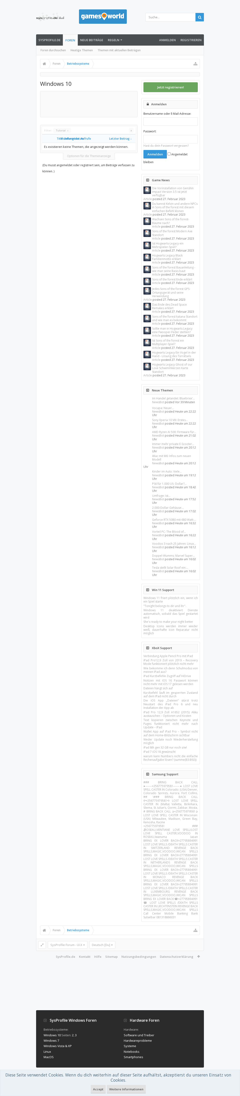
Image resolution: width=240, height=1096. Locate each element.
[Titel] (55, 138)
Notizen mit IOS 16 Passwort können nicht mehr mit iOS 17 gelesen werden (170, 682)
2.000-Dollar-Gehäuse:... (168, 508)
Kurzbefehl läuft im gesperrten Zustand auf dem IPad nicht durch (170, 694)
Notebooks (131, 1051)
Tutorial (62, 130)
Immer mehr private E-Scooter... (173, 444)
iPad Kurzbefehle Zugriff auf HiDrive (167, 676)
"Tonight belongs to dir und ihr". (164, 606)
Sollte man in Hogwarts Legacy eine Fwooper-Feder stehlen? (172, 330)
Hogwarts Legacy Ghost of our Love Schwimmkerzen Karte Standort (172, 368)
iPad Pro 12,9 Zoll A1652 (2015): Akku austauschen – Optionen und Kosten (170, 714)
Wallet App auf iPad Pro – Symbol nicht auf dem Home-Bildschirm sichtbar (170, 733)
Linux (47, 1051)
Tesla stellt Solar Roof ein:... (170, 568)
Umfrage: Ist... (161, 496)
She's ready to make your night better (168, 622)
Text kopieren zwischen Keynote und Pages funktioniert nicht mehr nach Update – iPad (170, 723)
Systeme (130, 1046)
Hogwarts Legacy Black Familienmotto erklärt (167, 257)
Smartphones (133, 1057)
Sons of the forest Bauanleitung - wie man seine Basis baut (173, 269)
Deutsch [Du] (101, 945)
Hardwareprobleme (138, 1040)
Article (147, 199)
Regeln (113, 40)
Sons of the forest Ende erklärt (172, 279)
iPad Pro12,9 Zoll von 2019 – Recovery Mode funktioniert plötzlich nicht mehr (170, 662)
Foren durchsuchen (53, 50)
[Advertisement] (127, 103)
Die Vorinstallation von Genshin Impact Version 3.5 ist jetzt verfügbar (173, 191)
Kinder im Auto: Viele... (167, 471)
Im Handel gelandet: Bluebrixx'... (173, 398)
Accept (98, 1089)
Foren (70, 40)
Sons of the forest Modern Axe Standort (172, 233)
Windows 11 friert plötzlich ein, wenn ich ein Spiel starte (170, 599)
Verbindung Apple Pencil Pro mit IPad (168, 656)
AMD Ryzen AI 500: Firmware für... (174, 432)
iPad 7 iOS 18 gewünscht (159, 752)
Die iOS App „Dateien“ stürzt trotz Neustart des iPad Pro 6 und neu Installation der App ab (170, 704)
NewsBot (158, 402)
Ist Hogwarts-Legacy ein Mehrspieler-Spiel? (168, 245)
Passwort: (149, 131)
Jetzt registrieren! (170, 87)
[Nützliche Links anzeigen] (195, 63)
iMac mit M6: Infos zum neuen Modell (171, 457)
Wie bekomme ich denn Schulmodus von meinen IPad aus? (170, 670)
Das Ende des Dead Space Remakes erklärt (169, 306)
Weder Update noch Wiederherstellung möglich (170, 741)
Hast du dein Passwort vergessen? (166, 146)
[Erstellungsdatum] (58, 138)
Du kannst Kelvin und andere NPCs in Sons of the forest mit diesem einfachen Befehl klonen (175, 207)
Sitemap (111, 956)
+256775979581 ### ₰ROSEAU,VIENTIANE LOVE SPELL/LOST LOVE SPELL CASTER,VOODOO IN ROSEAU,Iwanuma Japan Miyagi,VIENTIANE (170, 833)
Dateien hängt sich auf (158, 688)
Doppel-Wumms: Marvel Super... (173, 556)
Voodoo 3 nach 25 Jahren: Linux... (174, 544)
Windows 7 (51, 1040)
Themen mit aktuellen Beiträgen (119, 50)
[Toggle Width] (42, 945)
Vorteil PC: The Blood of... (169, 532)
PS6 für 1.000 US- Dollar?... (169, 484)
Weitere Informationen (126, 1089)
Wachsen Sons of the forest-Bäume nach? (170, 221)
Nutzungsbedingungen (138, 956)
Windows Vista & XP (58, 1046)
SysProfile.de (49, 40)
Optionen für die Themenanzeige (89, 156)
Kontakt (84, 956)
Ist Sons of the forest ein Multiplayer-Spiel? (168, 342)
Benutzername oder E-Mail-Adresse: (167, 114)
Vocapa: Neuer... (163, 408)
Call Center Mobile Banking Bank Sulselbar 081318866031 (170, 915)
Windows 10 (52, 1035)
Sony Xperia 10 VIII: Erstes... (170, 420)
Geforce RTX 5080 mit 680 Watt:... (174, 520)
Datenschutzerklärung (176, 956)
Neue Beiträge (91, 40)
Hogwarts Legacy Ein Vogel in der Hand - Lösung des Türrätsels (174, 354)
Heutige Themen (82, 50)
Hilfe (97, 956)
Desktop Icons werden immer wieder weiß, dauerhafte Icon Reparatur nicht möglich (170, 629)
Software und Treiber (139, 1035)
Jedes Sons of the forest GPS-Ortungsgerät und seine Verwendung (171, 292)
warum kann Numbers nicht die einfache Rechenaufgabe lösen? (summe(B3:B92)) (170, 758)
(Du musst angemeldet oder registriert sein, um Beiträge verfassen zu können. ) (88, 168)
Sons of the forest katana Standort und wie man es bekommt (174, 318)
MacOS (49, 1057)
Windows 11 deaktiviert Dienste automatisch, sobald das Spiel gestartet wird (170, 613)
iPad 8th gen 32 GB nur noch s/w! (165, 747)
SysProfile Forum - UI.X (66, 945)
